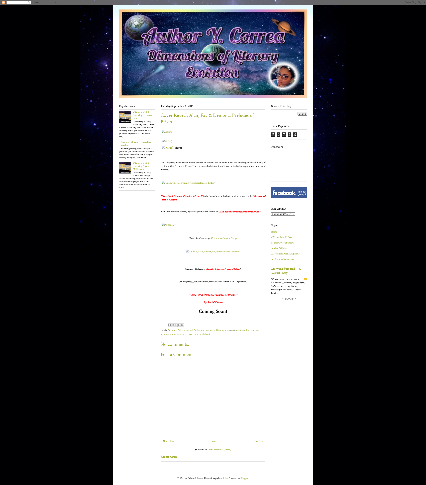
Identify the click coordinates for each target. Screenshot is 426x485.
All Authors (196, 330)
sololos (224, 478)
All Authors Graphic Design (223, 238)
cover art (181, 334)
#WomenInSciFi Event (282, 237)
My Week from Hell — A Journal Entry (286, 271)
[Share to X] (176, 325)
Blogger (244, 478)
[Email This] (169, 325)
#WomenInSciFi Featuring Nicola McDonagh (141, 166)
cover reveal (193, 334)
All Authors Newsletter (282, 259)
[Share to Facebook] (179, 325)
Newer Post (168, 441)
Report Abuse (169, 457)
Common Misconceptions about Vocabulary (136, 144)
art (232, 330)
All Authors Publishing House (285, 253)
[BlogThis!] (172, 325)
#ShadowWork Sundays (282, 242)
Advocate (172, 330)
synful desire (206, 334)
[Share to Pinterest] (182, 325)
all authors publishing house (216, 330)
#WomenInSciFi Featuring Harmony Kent (142, 115)
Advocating (183, 330)
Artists (238, 330)
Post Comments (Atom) (219, 449)
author (246, 330)
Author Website (279, 248)
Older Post (258, 441)
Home (213, 441)
